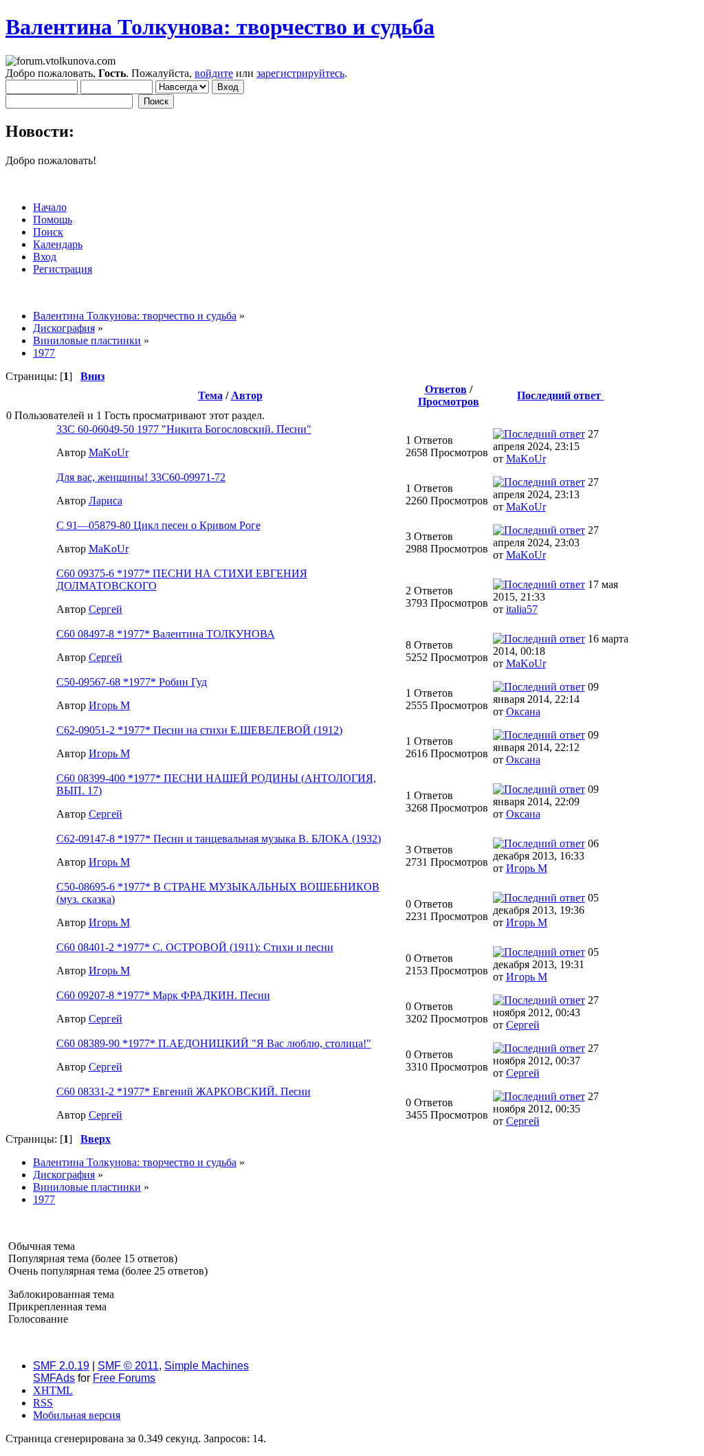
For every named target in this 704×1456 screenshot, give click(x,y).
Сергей (105, 609)
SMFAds (54, 1378)
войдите (214, 73)
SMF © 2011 (128, 1365)
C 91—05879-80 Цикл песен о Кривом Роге (158, 525)
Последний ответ (560, 395)
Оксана (523, 711)
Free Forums (124, 1378)
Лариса (105, 500)
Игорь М (109, 705)
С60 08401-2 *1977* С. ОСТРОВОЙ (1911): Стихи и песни (194, 947)
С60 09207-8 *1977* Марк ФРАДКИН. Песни (163, 995)
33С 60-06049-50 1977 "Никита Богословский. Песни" (183, 429)
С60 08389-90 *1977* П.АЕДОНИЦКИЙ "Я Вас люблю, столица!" (213, 1043)
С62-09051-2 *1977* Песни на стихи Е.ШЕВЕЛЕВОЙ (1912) (199, 730)
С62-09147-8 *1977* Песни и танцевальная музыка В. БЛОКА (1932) (218, 838)
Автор (247, 395)
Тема (210, 395)
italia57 (522, 609)
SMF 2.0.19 (61, 1365)
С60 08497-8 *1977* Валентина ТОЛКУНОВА (165, 634)
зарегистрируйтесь (300, 73)
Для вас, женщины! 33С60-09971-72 (141, 477)
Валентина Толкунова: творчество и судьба (220, 26)
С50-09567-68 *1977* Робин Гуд (131, 682)
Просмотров (448, 401)
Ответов (446, 389)
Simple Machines (206, 1365)
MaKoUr (109, 452)
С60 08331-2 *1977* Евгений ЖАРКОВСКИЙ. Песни (183, 1091)
